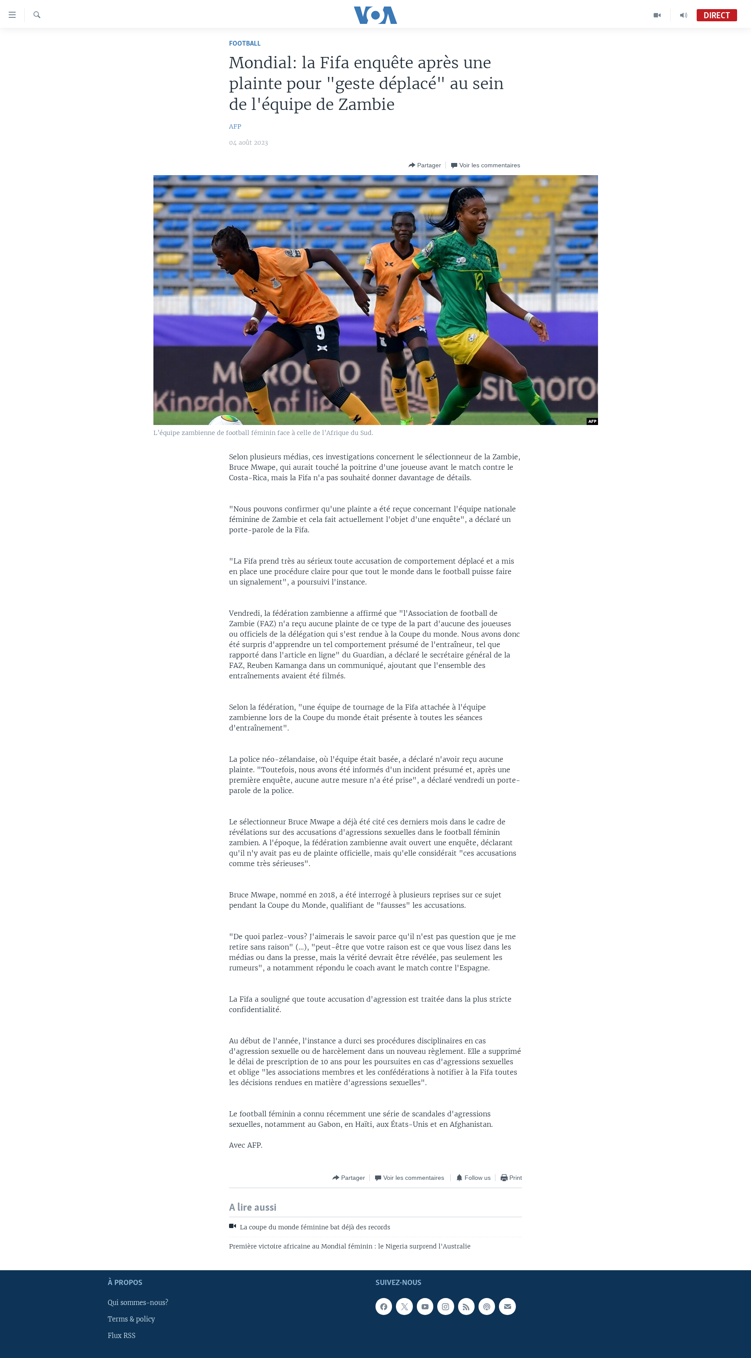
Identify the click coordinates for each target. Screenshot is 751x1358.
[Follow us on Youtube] (425, 1306)
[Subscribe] (507, 1306)
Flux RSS (122, 1336)
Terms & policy (131, 1319)
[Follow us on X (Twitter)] (404, 1306)
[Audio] (684, 15)
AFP (235, 126)
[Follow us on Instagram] (445, 1306)
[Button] (425, 165)
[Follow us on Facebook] (384, 1306)
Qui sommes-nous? (138, 1303)
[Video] (657, 15)
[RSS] (466, 1306)
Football (245, 43)
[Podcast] (487, 1306)
